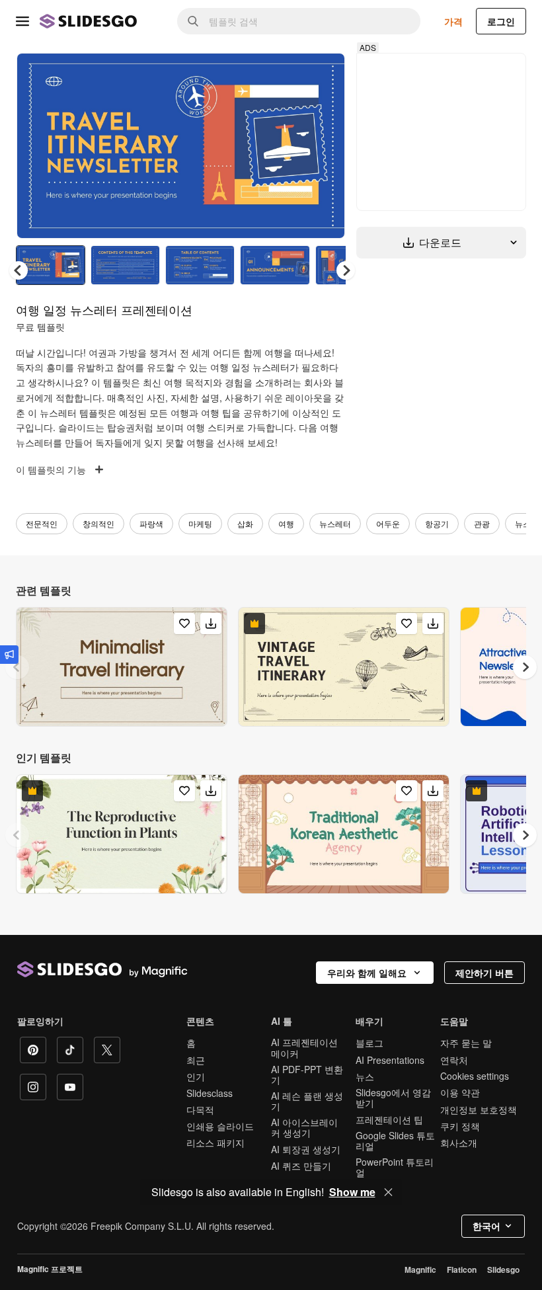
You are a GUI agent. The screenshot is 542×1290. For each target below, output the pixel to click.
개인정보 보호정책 (478, 1109)
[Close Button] (388, 1192)
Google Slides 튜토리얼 (395, 1140)
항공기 (437, 523)
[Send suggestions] (9, 654)
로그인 (501, 21)
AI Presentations (390, 1060)
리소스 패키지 (215, 1142)
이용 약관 (460, 1092)
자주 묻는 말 (466, 1042)
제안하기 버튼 (484, 972)
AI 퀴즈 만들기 (301, 1165)
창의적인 (98, 523)
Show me (352, 1192)
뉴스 (523, 523)
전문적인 (42, 523)
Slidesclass (209, 1093)
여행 (286, 523)
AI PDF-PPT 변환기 (307, 1074)
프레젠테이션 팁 (389, 1119)
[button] (345, 270)
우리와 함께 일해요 (366, 972)
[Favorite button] (288, 74)
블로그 (369, 1042)
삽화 (245, 523)
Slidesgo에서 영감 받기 (393, 1097)
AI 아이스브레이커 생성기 (304, 1127)
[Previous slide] (17, 667)
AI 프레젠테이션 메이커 (304, 1047)
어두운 (388, 523)
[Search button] (193, 21)
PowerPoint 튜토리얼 (395, 1167)
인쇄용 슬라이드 (220, 1126)
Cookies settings (474, 1076)
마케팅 (200, 523)
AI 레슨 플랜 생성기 (307, 1100)
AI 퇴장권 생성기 (305, 1149)
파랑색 (151, 523)
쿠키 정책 (460, 1126)
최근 (195, 1060)
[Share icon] (322, 74)
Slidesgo (503, 1269)
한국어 (486, 1225)
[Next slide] (325, 145)
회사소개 (458, 1142)
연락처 (454, 1060)
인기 (195, 1076)
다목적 (200, 1109)
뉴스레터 (335, 523)
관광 (482, 523)
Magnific (420, 1269)
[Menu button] (22, 21)
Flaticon (462, 1269)
